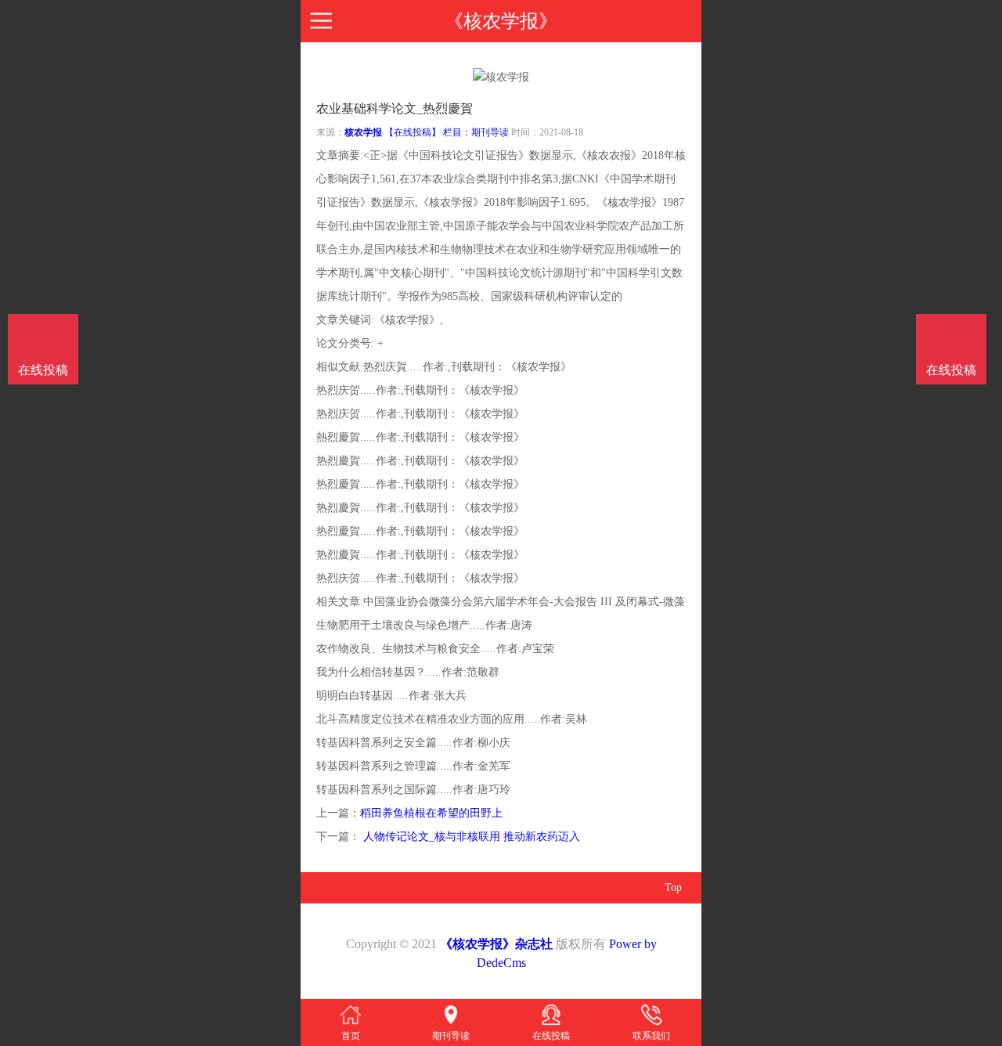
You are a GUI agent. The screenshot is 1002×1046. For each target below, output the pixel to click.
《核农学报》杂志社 (496, 943)
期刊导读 (490, 132)
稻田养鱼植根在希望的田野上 (431, 813)
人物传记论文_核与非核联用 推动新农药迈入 (470, 836)
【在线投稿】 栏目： (427, 132)
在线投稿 (951, 370)
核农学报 (363, 132)
